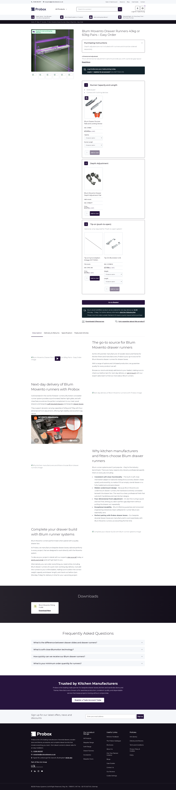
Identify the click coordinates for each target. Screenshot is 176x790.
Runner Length (88, 142)
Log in (89, 72)
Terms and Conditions (137, 745)
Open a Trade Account (111, 2)
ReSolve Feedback (113, 737)
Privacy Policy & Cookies (135, 750)
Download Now (45, 610)
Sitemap (95, 786)
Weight (106, 271)
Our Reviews (111, 771)
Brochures (110, 745)
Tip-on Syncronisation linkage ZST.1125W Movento (92, 259)
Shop (38, 22)
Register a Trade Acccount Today (88, 700)
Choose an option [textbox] (90, 138)
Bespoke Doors (88, 759)
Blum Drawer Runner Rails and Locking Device (93, 123)
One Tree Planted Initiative (112, 754)
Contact (143, 2)
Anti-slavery (133, 737)
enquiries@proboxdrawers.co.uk (54, 2)
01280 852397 (37, 2)
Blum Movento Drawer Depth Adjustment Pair (92, 194)
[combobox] (93, 138)
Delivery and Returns (136, 741)
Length (106, 278)
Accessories (87, 755)
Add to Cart (95, 152)
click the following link (127, 312)
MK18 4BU (69, 758)
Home (32, 22)
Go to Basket (113, 302)
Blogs (108, 759)
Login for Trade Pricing (138, 11)
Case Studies (135, 2)
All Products (87, 738)
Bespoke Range (88, 742)
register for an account (102, 72)
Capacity (86, 135)
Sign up (140, 716)
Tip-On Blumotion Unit (112, 258)
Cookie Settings (112, 776)
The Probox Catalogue (114, 741)
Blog (128, 2)
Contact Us (110, 767)
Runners (44, 22)
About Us (122, 2)
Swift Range (87, 746)
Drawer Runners (88, 751)
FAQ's (131, 755)
